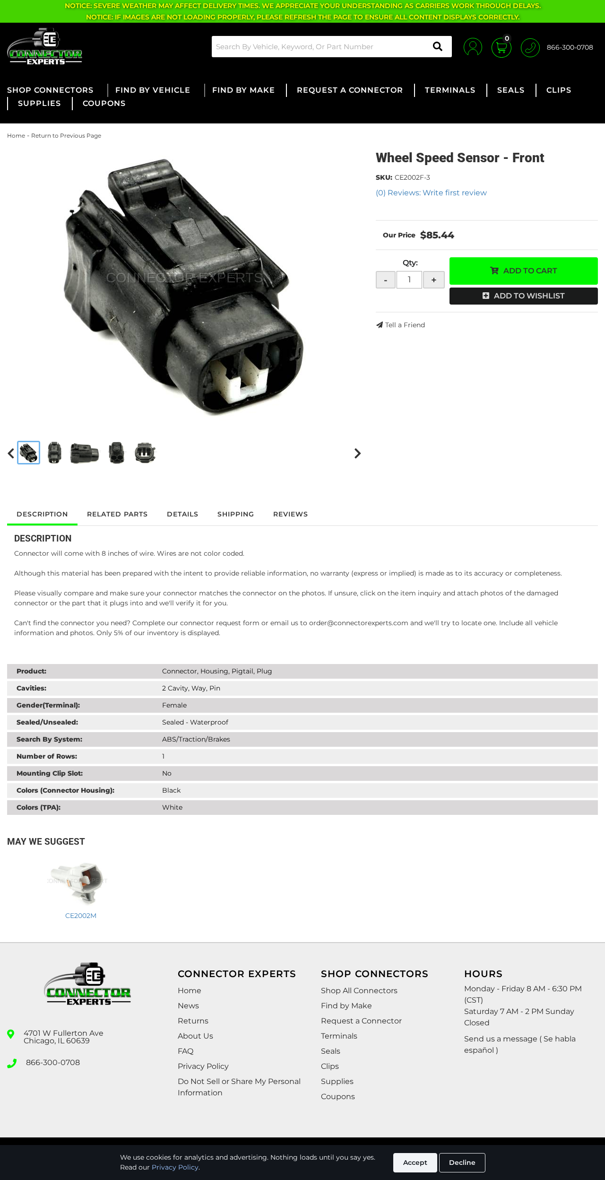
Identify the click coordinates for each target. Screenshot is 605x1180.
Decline (462, 1162)
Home (16, 135)
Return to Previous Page (66, 135)
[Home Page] (87, 992)
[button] (332, 46)
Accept (415, 1162)
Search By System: (49, 739)
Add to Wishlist (529, 295)
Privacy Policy (175, 1167)
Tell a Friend (405, 325)
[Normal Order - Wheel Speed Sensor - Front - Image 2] (54, 452)
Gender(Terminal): (48, 705)
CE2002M (80, 915)
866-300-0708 (53, 1062)
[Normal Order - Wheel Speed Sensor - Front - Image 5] (145, 452)
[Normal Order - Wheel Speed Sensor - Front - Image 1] (28, 452)
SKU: (384, 177)
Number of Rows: (47, 756)
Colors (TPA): (38, 807)
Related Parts (117, 514)
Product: (31, 671)
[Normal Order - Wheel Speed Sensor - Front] (184, 282)
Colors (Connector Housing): (65, 790)
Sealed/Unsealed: (47, 722)
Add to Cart (530, 270)
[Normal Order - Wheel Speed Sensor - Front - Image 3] (85, 452)
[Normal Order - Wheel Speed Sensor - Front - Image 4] (117, 452)
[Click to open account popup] (473, 46)
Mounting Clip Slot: (50, 773)
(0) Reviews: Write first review (431, 192)
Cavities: (31, 688)
